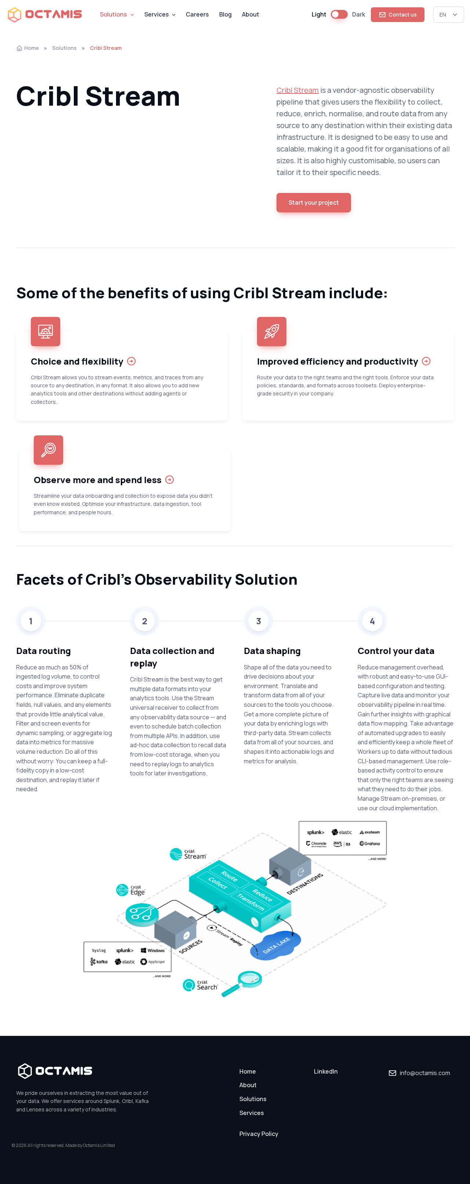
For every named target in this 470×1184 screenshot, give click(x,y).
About (250, 14)
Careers (197, 14)
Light (319, 14)
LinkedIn (326, 1071)
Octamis (54, 14)
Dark (358, 14)
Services (156, 14)
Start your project (314, 202)
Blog (225, 14)
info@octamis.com (425, 1073)
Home (31, 47)
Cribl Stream (297, 90)
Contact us (402, 14)
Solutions (113, 14)
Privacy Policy (258, 1134)
